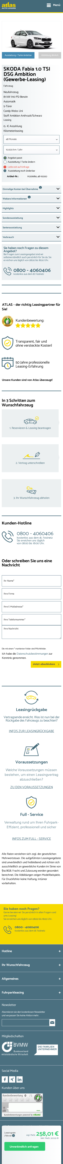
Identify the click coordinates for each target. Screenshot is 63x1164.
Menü (56, 5)
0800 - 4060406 (27, 927)
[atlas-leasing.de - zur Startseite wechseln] (9, 7)
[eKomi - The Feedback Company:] (31, 1105)
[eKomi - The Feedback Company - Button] (7, 322)
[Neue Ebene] (31, 715)
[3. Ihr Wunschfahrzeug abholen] (31, 493)
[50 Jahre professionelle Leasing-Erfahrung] (31, 366)
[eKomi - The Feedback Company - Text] (38, 322)
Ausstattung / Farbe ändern (21, 162)
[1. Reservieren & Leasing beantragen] (31, 423)
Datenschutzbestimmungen (32, 653)
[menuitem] (53, 5)
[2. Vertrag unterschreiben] (31, 458)
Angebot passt (14, 158)
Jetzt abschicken (44, 664)
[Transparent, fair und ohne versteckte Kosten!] (31, 345)
